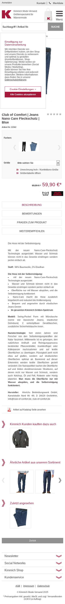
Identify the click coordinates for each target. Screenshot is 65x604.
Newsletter (11, 556)
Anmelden (7, 2)
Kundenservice (14, 577)
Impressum (28, 586)
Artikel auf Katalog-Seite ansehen (29, 409)
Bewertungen (32, 213)
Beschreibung (32, 204)
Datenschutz (43, 586)
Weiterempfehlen (31, 231)
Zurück (32, 540)
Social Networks (15, 563)
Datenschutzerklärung (15, 79)
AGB (18, 586)
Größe (7, 163)
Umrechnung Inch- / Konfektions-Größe (39, 169)
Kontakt (41, 3)
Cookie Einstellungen (22, 89)
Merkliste (58, 3)
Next (59, 147)
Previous (14, 147)
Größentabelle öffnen (30, 173)
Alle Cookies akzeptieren (23, 94)
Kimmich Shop (14, 570)
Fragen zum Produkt (32, 222)
